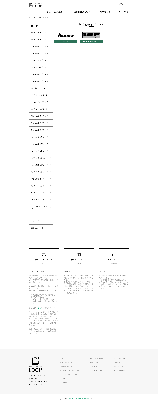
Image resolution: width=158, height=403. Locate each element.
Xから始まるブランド (39, 185)
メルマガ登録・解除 (121, 370)
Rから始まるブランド (39, 144)
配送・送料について (67, 362)
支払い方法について (67, 366)
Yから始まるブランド (39, 192)
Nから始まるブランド (39, 123)
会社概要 (63, 382)
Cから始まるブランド (39, 46)
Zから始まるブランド (39, 199)
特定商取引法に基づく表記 (70, 370)
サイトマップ (95, 366)
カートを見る (119, 362)
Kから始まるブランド (39, 102)
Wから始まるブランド (39, 178)
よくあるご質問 (96, 370)
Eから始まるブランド (39, 60)
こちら (38, 307)
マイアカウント (123, 4)
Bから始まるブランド (39, 39)
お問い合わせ (105, 11)
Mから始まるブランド (39, 116)
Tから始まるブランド (39, 158)
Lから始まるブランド (39, 109)
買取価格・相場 (37, 228)
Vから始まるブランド (39, 171)
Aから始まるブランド (39, 32)
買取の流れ (94, 362)
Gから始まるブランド (39, 74)
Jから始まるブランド (39, 95)
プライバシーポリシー (68, 374)
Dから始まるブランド (39, 53)
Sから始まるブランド (39, 151)
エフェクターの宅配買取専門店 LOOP (79, 399)
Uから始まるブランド (39, 164)
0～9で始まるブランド (39, 207)
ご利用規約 (64, 378)
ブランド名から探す (54, 11)
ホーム (31, 18)
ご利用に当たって (81, 11)
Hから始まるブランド (39, 81)
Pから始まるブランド (39, 137)
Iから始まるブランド (42, 18)
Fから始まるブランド (39, 67)
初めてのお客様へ (97, 358)
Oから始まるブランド (39, 130)
